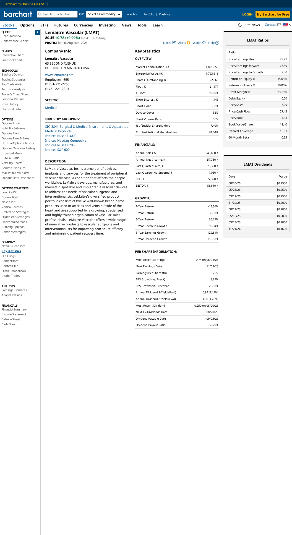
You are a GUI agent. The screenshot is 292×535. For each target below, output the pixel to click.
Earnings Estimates (14, 290)
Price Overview (11, 36)
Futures (61, 25)
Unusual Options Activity (18, 143)
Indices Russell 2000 (60, 145)
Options (27, 25)
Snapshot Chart (12, 60)
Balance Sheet (11, 319)
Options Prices (11, 123)
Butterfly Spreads (13, 227)
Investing (107, 25)
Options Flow (10, 133)
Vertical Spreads (12, 207)
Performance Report (15, 41)
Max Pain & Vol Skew (15, 173)
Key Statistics (11, 251)
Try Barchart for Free (273, 14)
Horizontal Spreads (14, 222)
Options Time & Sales (15, 138)
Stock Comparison (14, 271)
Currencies (83, 25)
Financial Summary (14, 309)
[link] (213, 43)
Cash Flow (8, 324)
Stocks (8, 25)
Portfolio (148, 14)
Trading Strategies (13, 79)
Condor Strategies (14, 232)
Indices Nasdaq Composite (65, 140)
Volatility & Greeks (13, 128)
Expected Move (12, 153)
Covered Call (10, 197)
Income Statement (14, 314)
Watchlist (132, 14)
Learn (158, 25)
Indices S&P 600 (57, 149)
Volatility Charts (12, 163)
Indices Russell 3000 (60, 135)
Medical (51, 107)
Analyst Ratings (12, 295)
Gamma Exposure (13, 168)
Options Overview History (19, 148)
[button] (287, 25)
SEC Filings (9, 256)
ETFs (44, 25)
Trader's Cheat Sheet (15, 94)
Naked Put (9, 202)
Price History (10, 104)
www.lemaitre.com (59, 75)
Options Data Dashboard (18, 178)
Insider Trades (11, 276)
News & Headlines (13, 246)
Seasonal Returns (13, 99)
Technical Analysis (13, 89)
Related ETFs (10, 266)
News (126, 25)
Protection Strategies (15, 212)
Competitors (10, 261)
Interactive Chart (13, 55)
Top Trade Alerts (12, 84)
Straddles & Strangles (16, 217)
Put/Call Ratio (10, 158)
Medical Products (58, 131)
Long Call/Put (10, 192)
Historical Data (11, 109)
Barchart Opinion (13, 74)
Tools (142, 25)
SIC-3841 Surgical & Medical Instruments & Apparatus (86, 126)
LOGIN (247, 14)
